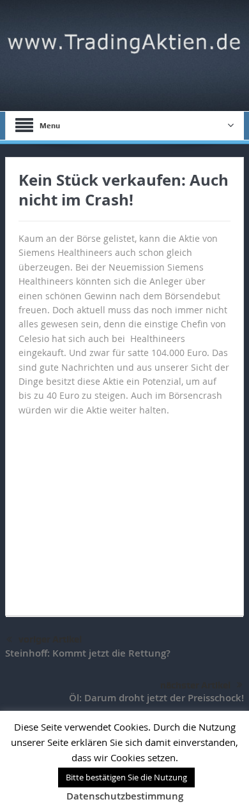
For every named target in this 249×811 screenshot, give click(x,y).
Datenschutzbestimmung (124, 796)
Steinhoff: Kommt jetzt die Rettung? (87, 653)
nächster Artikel (195, 685)
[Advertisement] (124, 510)
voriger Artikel (50, 639)
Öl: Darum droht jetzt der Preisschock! (156, 697)
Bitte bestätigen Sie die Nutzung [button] (126, 777)
